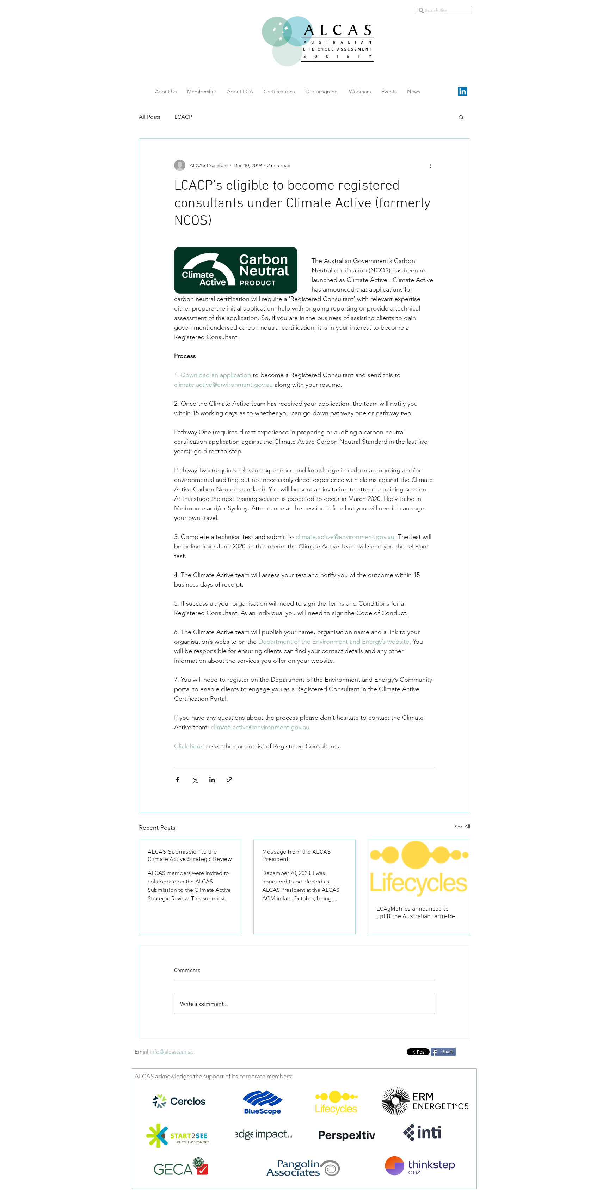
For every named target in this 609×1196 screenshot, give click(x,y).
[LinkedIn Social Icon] (462, 91)
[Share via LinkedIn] (212, 779)
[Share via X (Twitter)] (194, 779)
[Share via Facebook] (177, 779)
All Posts (149, 117)
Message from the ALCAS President (296, 855)
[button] (461, 117)
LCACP (183, 117)
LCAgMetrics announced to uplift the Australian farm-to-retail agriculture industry (415, 913)
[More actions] (430, 165)
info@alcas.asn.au (172, 1051)
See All (462, 826)
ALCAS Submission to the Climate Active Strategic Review (190, 855)
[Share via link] (229, 779)
